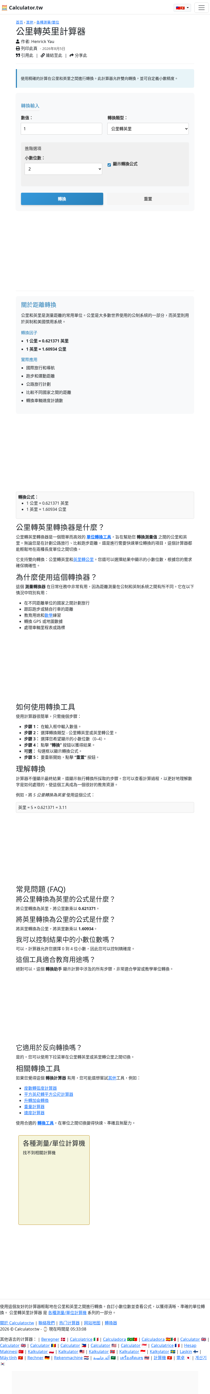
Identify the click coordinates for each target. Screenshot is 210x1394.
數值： (27, 118)
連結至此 (53, 55)
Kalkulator (38, 1351)
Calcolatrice (81, 1339)
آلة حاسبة (101, 1357)
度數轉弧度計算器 (40, 1088)
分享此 (80, 55)
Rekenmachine (68, 1357)
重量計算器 (34, 1106)
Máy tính (8, 1357)
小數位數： (35, 158)
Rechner (35, 1357)
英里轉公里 (83, 559)
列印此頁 (28, 48)
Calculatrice (162, 1345)
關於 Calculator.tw (17, 1323)
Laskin (186, 1351)
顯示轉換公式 (125, 164)
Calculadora (114, 1339)
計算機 (160, 1357)
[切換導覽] (201, 8)
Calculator (190, 1339)
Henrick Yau (42, 41)
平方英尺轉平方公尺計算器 (48, 1094)
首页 (19, 22)
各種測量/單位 (47, 22)
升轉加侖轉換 (36, 1100)
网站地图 (92, 1323)
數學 (49, 615)
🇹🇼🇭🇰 (181, 7)
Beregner (50, 1339)
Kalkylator (159, 1351)
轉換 (62, 199)
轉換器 (111, 1323)
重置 (148, 199)
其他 (29, 22)
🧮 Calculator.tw (22, 7)
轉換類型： (118, 118)
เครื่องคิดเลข (131, 1357)
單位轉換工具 (99, 537)
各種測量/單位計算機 (67, 1312)
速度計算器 (34, 1113)
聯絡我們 (46, 1323)
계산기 (201, 1357)
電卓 (180, 1357)
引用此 (26, 55)
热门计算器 (69, 1323)
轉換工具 (45, 1123)
